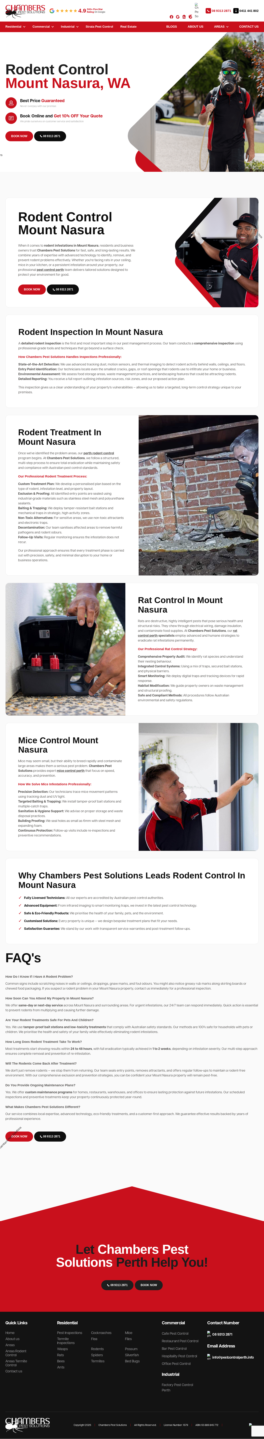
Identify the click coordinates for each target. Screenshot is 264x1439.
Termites (97, 1361)
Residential (13, 26)
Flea (94, 1339)
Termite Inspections (66, 1341)
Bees (61, 1361)
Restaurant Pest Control (180, 1341)
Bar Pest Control (174, 1349)
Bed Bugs (132, 1361)
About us (195, 26)
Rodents (97, 1349)
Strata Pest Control (99, 26)
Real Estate (128, 26)
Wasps (62, 1349)
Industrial (68, 26)
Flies (128, 1339)
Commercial (41, 26)
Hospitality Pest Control (179, 1356)
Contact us (249, 26)
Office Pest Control (176, 1364)
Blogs (171, 26)
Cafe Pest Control (175, 1333)
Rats (60, 1355)
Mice (128, 1333)
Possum (131, 1349)
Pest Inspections (69, 1333)
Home (10, 1333)
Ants (60, 1367)
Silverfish (132, 1355)
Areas (219, 26)
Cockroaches (101, 1333)
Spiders (97, 1355)
